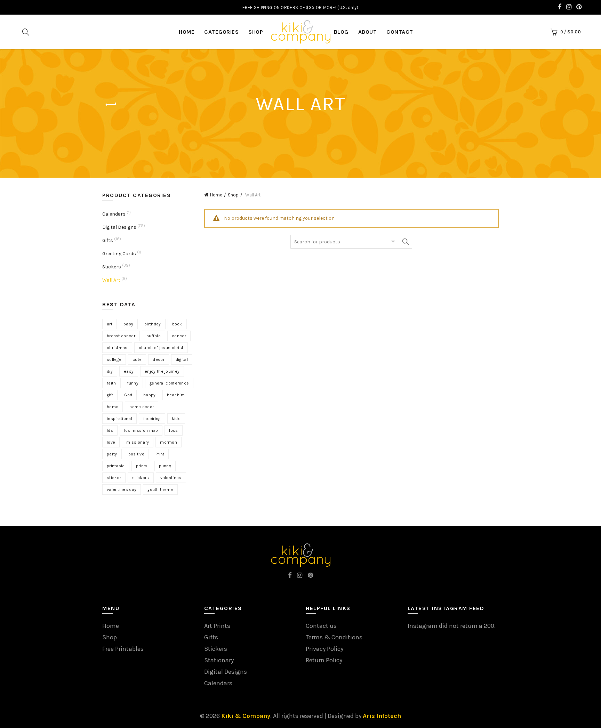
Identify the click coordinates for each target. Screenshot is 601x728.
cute (137, 359)
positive (136, 454)
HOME (186, 32)
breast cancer (121, 335)
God (128, 395)
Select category (392, 241)
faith (111, 383)
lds (110, 430)
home (112, 406)
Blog (341, 32)
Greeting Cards (119, 254)
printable (116, 465)
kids (176, 418)
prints (142, 465)
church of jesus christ (161, 347)
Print (160, 454)
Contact (399, 32)
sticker (114, 477)
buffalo (153, 335)
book (177, 324)
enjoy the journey (162, 371)
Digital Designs (119, 227)
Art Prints (217, 626)
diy (110, 371)
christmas (117, 347)
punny (165, 465)
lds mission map (141, 430)
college (114, 359)
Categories (221, 32)
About (367, 32)
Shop (255, 32)
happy (149, 395)
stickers (140, 477)
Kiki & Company (245, 716)
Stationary (219, 660)
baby (128, 324)
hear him (176, 395)
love (111, 442)
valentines (171, 477)
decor (159, 359)
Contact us (321, 626)
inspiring (152, 418)
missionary (137, 442)
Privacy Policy (324, 649)
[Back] (111, 105)
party (112, 454)
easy (129, 371)
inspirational (119, 418)
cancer (179, 335)
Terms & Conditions (334, 637)
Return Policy (324, 660)
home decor (141, 406)
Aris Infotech (382, 716)
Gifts (107, 240)
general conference (169, 383)
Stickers (111, 267)
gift (110, 395)
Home (216, 194)
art (109, 324)
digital (182, 359)
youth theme (160, 489)
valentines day (121, 489)
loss (173, 430)
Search (405, 242)
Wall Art (111, 280)
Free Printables (123, 649)
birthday (152, 324)
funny (133, 383)
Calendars (114, 214)
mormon (168, 442)
